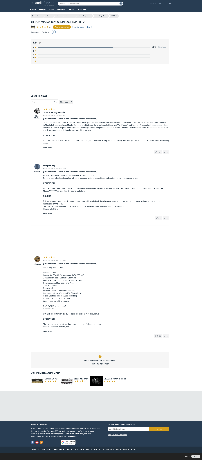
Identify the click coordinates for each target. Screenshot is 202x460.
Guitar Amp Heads (85, 16)
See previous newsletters (117, 435)
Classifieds (61, 9)
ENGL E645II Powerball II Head (115, 378)
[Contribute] (54, 32)
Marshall (49, 16)
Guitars (59, 16)
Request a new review (100, 364)
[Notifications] (169, 3)
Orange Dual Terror (81, 378)
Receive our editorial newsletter (121, 424)
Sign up (159, 429)
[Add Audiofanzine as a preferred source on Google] (68, 442)
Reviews (42, 9)
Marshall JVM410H (51, 378)
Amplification (70, 16)
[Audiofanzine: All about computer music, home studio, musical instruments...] (42, 3)
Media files (82, 9)
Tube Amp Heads (101, 16)
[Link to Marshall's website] (83, 23)
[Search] (121, 3)
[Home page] (32, 16)
